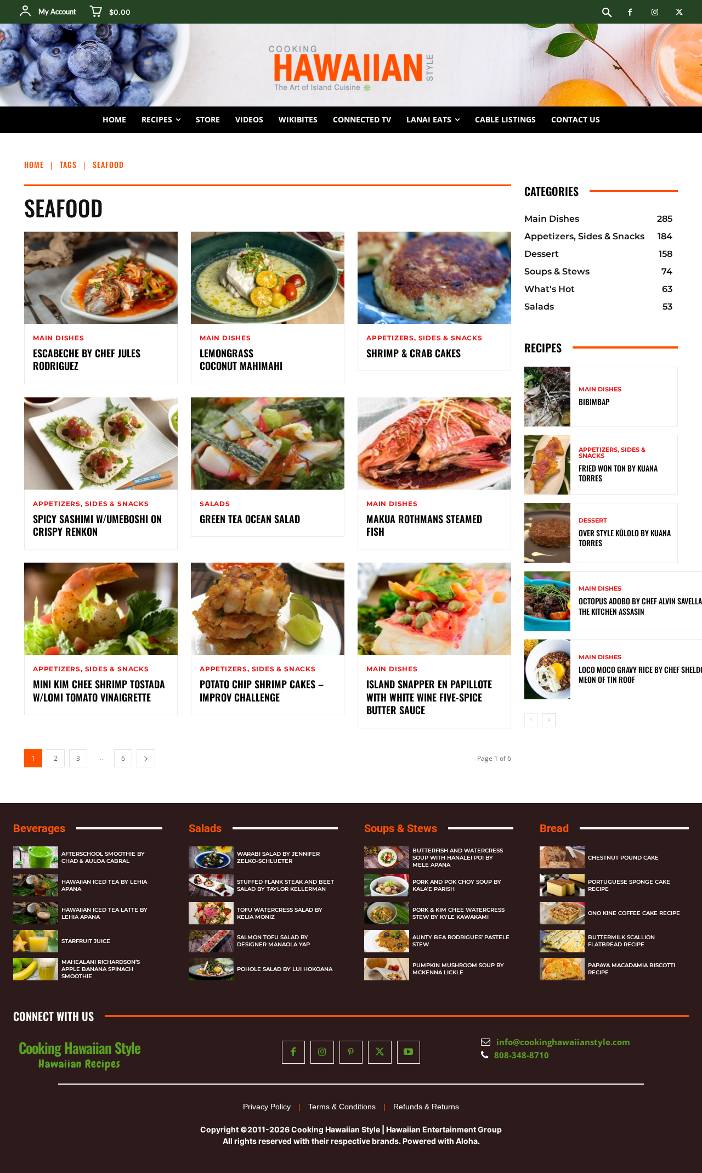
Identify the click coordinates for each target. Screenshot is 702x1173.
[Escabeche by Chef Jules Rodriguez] (101, 278)
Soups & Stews (400, 828)
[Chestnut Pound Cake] (562, 857)
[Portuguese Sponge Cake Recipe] (562, 885)
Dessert (593, 521)
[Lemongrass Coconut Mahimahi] (267, 278)
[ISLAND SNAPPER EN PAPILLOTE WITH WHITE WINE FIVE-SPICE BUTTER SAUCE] (434, 609)
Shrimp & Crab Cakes (413, 353)
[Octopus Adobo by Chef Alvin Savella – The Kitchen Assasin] (547, 601)
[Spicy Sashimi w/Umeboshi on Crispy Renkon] (101, 443)
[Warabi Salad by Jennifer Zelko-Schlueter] (211, 857)
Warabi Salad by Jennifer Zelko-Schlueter (278, 857)
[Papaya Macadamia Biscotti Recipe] (562, 969)
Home (34, 164)
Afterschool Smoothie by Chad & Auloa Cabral (103, 857)
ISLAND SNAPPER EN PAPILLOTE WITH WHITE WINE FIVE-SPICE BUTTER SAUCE (429, 697)
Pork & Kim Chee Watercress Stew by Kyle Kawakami (458, 913)
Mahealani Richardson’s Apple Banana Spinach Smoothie (100, 969)
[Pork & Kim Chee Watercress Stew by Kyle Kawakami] (386, 913)
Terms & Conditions (342, 1106)
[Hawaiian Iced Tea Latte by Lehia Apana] (35, 913)
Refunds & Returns (426, 1106)
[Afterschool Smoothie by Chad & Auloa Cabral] (35, 857)
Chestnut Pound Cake (623, 857)
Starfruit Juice (85, 941)
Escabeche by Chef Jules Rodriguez (86, 359)
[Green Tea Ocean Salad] (267, 443)
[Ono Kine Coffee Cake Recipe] (562, 913)
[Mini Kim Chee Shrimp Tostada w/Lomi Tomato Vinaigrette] (101, 609)
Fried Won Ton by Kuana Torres (618, 473)
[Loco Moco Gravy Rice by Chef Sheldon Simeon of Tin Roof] (547, 669)
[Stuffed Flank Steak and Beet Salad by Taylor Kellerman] (211, 885)
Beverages (39, 828)
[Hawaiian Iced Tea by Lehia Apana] (35, 885)
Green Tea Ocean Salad (250, 519)
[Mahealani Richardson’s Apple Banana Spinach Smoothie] (35, 969)
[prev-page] (531, 720)
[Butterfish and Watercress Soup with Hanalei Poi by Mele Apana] (386, 857)
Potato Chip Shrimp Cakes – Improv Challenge (262, 690)
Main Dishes (58, 338)
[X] (679, 12)
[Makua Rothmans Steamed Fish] (434, 443)
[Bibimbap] (547, 396)
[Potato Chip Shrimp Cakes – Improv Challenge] (267, 609)
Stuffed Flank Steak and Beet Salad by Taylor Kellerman (285, 885)
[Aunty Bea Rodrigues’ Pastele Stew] (386, 941)
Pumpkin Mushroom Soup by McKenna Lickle (458, 969)
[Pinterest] (351, 1052)
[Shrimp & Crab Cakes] (434, 278)
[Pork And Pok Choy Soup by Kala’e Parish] (386, 885)
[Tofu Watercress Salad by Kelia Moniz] (211, 913)
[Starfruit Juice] (35, 941)
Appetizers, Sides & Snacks (424, 338)
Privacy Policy (267, 1106)
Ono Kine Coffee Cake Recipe (634, 913)
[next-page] (146, 758)
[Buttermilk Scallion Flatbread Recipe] (562, 941)
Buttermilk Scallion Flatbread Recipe (621, 941)
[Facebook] (629, 12)
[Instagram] (654, 12)
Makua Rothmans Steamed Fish (424, 525)
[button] (607, 13)
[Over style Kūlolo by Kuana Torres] (547, 533)
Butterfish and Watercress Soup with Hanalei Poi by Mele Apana (457, 857)
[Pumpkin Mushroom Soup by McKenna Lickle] (386, 969)
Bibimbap (594, 401)
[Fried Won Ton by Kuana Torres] (547, 465)
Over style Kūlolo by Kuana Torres (625, 537)
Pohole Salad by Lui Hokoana (284, 969)
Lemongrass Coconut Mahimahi (241, 359)
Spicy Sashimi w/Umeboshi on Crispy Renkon (97, 525)
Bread (554, 828)
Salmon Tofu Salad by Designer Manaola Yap (273, 941)
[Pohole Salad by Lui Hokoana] (211, 969)
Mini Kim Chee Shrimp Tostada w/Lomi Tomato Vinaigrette (99, 690)
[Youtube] (409, 1052)
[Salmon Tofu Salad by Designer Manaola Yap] (211, 941)
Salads (215, 504)
